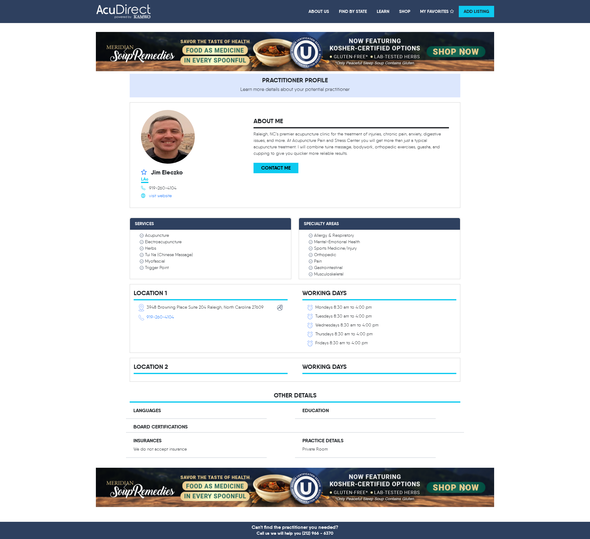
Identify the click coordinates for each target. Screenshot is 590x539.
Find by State (353, 11)
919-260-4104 (160, 317)
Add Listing (476, 11)
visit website (160, 195)
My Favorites (435, 11)
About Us (319, 11)
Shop (404, 11)
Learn (383, 11)
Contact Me (276, 168)
